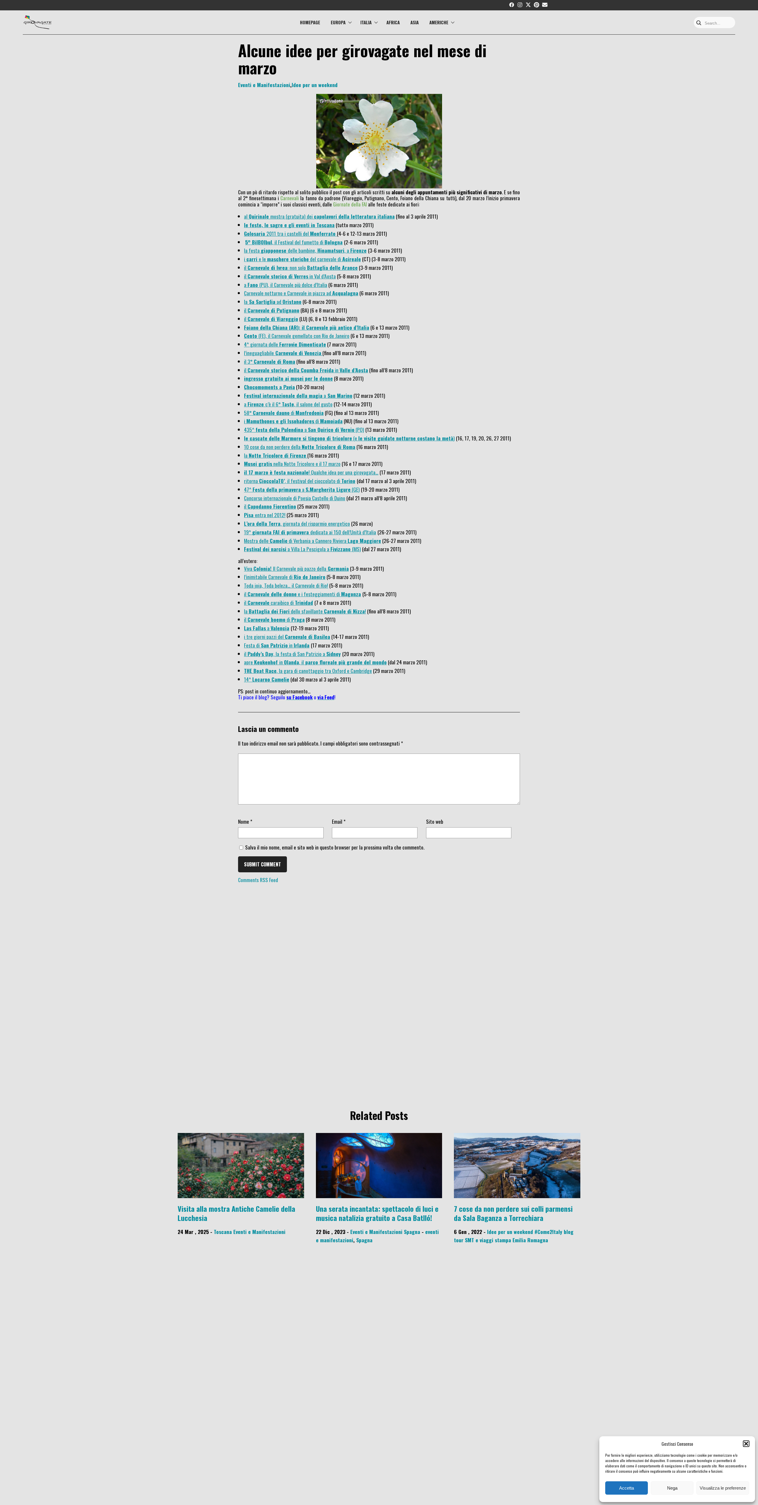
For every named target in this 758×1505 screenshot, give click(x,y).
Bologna (334, 242)
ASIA (414, 22)
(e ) (349, 438)
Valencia (280, 628)
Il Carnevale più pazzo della (299, 568)
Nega (672, 1487)
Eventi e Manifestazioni (264, 85)
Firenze (358, 250)
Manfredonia (310, 412)
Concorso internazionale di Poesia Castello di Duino (294, 498)
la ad (272, 301)
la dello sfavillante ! (305, 611)
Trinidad (304, 602)
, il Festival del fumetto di (285, 242)
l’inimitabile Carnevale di (284, 577)
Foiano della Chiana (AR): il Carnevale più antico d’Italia (306, 327)
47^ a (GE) (302, 489)
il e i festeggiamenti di (292, 594)
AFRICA (393, 22)
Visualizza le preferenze (723, 1487)
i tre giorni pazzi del (287, 636)
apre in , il (315, 662)
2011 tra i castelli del (289, 233)
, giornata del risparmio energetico (297, 523)
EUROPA (338, 22)
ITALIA (366, 22)
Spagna (412, 1231)
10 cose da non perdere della (299, 447)
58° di (270, 412)
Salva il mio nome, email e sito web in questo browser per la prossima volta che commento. (334, 847)
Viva (248, 568)
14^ (266, 679)
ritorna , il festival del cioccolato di (292, 481)
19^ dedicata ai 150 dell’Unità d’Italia (310, 532)
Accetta (626, 1487)
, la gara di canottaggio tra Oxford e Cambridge (308, 670)
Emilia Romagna (530, 1240)
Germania (337, 568)
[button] (746, 1444)
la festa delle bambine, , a (297, 250)
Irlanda (301, 645)
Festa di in (269, 645)
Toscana (223, 1231)
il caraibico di (269, 602)
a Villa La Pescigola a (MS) (302, 549)
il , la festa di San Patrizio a (285, 654)
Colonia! (263, 568)
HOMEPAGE (310, 22)
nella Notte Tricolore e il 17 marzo (292, 463)
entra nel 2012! (264, 515)
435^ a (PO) (304, 429)
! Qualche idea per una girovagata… (311, 472)
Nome (245, 821)
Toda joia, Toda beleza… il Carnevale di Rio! (286, 585)
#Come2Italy (548, 1231)
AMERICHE (438, 22)
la (275, 455)
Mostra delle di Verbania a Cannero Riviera (312, 540)
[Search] (699, 23)
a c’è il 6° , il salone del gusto (288, 404)
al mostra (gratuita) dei (319, 216)
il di (274, 619)
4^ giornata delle (285, 344)
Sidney (333, 654)
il (271, 319)
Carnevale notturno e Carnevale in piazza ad (301, 293)
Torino (348, 481)
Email (339, 821)
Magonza (351, 594)
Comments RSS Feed (258, 880)
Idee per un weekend (315, 85)
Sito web (434, 821)
